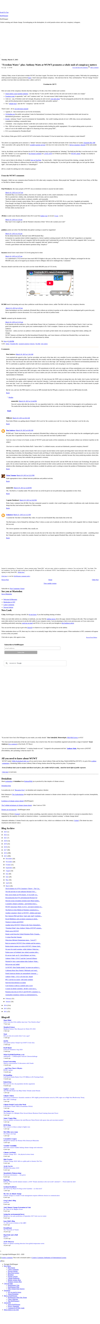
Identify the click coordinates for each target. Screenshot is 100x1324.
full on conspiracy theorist (77, 145)
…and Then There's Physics (13, 1068)
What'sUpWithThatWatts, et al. (14, 1054)
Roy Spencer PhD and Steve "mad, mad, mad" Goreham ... (23, 916)
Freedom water (10, 96)
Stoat (5, 1034)
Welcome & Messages (10, 599)
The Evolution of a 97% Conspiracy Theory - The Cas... (22, 888)
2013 (5, 1008)
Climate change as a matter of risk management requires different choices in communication (32, 1195)
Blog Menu (7, 1266)
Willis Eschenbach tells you (20, 761)
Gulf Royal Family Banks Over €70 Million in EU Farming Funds (23, 1077)
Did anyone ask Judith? (12, 964)
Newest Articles (8, 607)
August (8, 871)
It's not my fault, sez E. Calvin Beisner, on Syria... (20, 955)
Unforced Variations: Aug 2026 (13, 1049)
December (9, 858)
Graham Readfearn (10, 1187)
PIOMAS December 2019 (11, 1168)
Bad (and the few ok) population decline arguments (19, 1084)
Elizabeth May (14, 344)
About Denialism (13, 1294)
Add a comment (94, 67)
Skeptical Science (9, 1027)
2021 (5, 838)
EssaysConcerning (10, 1061)
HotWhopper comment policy (22, 576)
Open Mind (7, 1020)
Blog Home (11, 1268)
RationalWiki (28, 781)
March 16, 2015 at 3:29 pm (14, 308)
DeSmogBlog (8, 1075)
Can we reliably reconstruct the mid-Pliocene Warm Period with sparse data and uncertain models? (33, 1120)
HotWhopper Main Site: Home (17, 1297)
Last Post (6, 1202)
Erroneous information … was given (15, 1175)
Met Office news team (11, 1132)
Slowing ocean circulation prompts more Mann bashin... (22, 901)
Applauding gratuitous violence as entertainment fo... (21, 995)
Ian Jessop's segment (35, 153)
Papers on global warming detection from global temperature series (24, 1243)
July (7, 874)
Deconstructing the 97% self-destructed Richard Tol (21, 898)
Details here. (21, 572)
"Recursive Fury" (19, 790)
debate (7, 344)
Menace (6, 1236)
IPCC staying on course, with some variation (19, 979)
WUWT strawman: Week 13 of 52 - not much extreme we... (23, 907)
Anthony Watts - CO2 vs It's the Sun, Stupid (19, 976)
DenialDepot (8, 1228)
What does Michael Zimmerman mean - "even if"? (20, 940)
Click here (4, 576)
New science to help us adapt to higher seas (17, 1127)
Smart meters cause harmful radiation (16, 94)
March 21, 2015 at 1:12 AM (22, 514)
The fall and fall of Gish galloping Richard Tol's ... (20, 891)
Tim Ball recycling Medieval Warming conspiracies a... (22, 910)
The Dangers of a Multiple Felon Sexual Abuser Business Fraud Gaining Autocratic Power (31, 1113)
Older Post (95, 580)
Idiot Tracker (8, 1159)
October (8, 865)
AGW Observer (9, 1242)
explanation (8, 781)
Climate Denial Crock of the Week (15, 1104)
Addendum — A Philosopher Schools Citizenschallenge (20, 1056)
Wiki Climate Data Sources (16, 1289)
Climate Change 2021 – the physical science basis (19, 1154)
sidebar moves (51, 619)
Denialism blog (6, 786)
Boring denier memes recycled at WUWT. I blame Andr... (23, 946)
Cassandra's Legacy (10, 1139)
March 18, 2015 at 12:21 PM (25, 475)
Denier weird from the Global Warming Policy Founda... (22, 934)
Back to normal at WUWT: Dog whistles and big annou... (23, 943)
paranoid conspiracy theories (27, 344)
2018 (5, 847)
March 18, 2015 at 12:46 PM (23, 488)
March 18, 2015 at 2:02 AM (21, 418)
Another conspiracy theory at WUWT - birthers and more (23, 913)
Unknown (9, 514)
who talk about (55, 99)
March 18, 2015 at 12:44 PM (28, 401)
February (9, 998)
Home (50, 580)
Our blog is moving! (10, 1134)
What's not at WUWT (12, 931)
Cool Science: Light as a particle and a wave (19, 985)
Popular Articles (13, 1276)
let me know (33, 614)
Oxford (17, 814)
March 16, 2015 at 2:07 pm (13, 256)
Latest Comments (8, 605)
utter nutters (44, 344)
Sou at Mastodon (6, 594)
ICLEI (7, 119)
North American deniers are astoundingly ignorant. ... (21, 973)
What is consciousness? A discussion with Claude (19, 1063)
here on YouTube (36, 160)
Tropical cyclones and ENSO (14, 922)
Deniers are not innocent (9, 809)
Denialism (7, 1290)
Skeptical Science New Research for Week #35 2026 (20, 1029)
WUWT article (75, 153)
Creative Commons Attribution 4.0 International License (49, 1257)
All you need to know (14, 1292)
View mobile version (50, 583)
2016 (5, 853)
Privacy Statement (13, 1306)
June (7, 877)
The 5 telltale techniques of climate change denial (16, 805)
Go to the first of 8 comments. (80, 67)
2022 (5, 835)
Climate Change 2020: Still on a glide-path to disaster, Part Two (23, 1161)
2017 (5, 850)
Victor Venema (11, 475)
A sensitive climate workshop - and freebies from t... (21, 904)
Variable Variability (10, 1146)
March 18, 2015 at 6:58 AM (24, 430)
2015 (5, 856)
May (7, 880)
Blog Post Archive (13, 1273)
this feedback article (68, 623)
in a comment (13, 744)
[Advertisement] (50, 38)
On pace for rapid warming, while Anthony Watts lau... (22, 949)
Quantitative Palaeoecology (12, 1173)
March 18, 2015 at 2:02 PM (28, 500)
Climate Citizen (9, 1096)
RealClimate (8, 1048)
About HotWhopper (14, 1304)
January (8, 1001)
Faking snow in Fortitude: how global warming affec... (22, 952)
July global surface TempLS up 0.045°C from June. (19, 1042)
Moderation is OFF (9, 602)
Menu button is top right (11, 1310)
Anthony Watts (71, 748)
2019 (5, 844)
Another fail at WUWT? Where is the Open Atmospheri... (23, 925)
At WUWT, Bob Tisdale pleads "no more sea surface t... (22, 967)
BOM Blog (7, 1125)
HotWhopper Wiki (13, 1287)
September (9, 868)
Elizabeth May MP (89, 143)
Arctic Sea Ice (8, 1166)
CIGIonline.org (10, 114)
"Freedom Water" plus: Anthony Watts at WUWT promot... (23, 928)
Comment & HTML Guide (16, 1308)
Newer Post (5, 580)
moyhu (6, 1041)
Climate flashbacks (13, 1278)
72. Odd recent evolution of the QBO (15, 1223)
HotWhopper (4, 16)
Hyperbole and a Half (11, 1235)
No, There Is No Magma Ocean (13, 1209)
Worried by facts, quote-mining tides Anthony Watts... (21, 961)
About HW (7, 1303)
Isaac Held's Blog (9, 1221)
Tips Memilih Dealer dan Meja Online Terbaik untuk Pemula (22, 1090)
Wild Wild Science (72, 737)
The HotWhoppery (14, 1301)
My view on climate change (12, 1194)
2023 (5, 832)
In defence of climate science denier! (12, 801)
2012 (5, 1011)
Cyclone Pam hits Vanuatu (13, 937)
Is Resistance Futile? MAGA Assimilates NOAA (18, 1106)
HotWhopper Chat (13, 1285)
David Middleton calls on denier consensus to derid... (21, 919)
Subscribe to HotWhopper (14, 645)
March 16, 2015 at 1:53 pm (13, 219)
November (9, 862)
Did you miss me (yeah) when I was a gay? (17, 1036)
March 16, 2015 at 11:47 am (14, 192)
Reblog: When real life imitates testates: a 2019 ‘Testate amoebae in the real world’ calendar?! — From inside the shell (39, 1182)
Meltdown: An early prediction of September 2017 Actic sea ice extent (25, 1216)
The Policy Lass (9, 1111)
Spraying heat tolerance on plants (15, 982)
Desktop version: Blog (15, 1282)
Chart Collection (13, 1299)
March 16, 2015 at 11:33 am (14, 322)
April (7, 883)
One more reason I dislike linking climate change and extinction (23, 1147)
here (29, 78)
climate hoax (13, 103)
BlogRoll (10, 1275)
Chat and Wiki (8, 1283)
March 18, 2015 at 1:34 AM (24, 354)
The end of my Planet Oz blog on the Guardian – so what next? (23, 1188)
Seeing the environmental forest (14, 1214)
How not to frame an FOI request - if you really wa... (21, 895)
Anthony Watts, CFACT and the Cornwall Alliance (21, 958)
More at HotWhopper (10, 1296)
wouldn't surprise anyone (37, 145)
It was (56, 216)
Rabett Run (7, 1082)
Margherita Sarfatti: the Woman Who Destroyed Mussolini (21, 1140)
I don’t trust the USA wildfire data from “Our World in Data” (22, 1022)
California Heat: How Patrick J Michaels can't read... (21, 970)
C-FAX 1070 (48, 153)
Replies (11, 397)
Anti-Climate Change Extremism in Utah (17, 1207)
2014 (5, 1005)
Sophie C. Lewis (9, 1089)
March (8, 886)
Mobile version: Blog (14, 1280)
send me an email (27, 623)
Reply (8, 393)
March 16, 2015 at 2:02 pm (13, 233)
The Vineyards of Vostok (11, 1230)
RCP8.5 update (8, 1070)
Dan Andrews (10, 430)
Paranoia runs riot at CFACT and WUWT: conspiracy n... (23, 992)
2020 (5, 841)
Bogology (7, 1180)
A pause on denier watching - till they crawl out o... (21, 988)
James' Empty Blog (10, 1118)
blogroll (29, 627)
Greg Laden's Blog (10, 1200)
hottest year (43, 216)
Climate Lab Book (10, 1152)
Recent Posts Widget (91, 637)
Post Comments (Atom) (17, 588)
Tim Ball (37, 344)
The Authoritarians (18, 794)
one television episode (21, 109)
